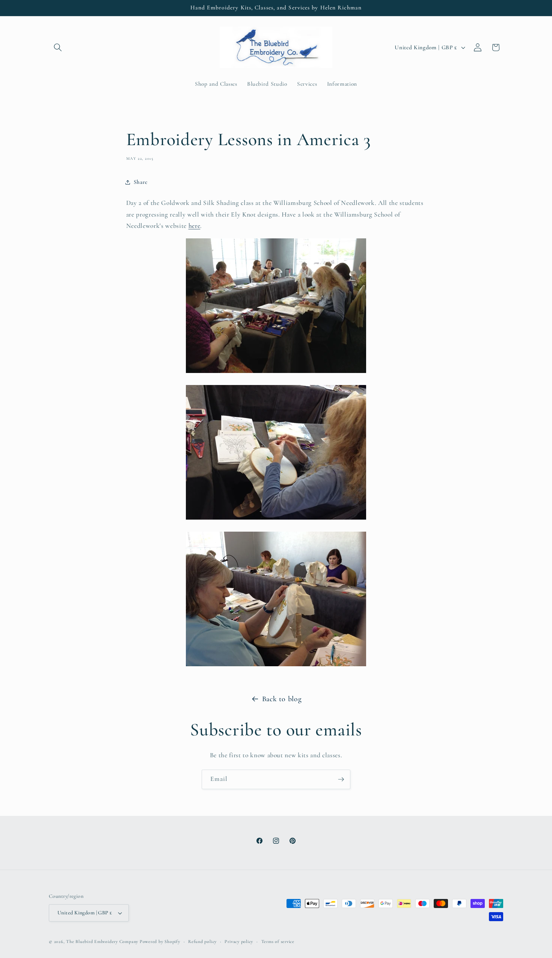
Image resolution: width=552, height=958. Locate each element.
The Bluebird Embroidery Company (102, 941)
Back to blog (282, 698)
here (195, 226)
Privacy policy (239, 941)
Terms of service (277, 941)
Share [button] (141, 182)
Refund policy (202, 941)
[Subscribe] (341, 779)
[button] (58, 47)
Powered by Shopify (160, 941)
